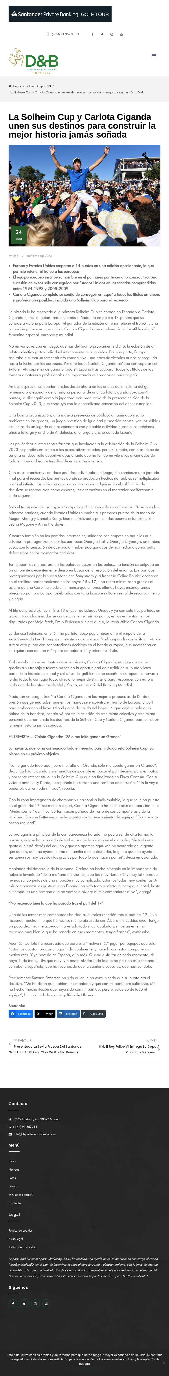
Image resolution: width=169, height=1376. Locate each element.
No (75, 1369)
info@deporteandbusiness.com (35, 1134)
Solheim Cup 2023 (39, 256)
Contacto (15, 1203)
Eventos (14, 1186)
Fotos (12, 1178)
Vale (67, 1369)
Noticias (14, 1170)
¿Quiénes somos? (21, 1195)
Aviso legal (16, 1239)
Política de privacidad (23, 1247)
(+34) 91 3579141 (26, 1127)
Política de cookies (21, 1230)
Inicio (12, 1161)
